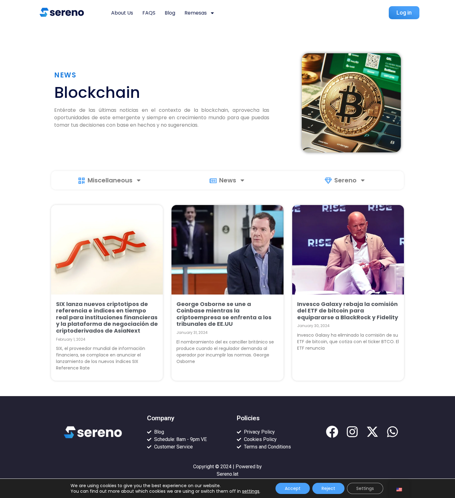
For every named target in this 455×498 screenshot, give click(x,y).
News (227, 180)
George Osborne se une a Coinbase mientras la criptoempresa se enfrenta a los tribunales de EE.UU (223, 314)
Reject (328, 488)
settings (250, 491)
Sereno (345, 180)
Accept (293, 488)
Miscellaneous (110, 180)
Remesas (195, 12)
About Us (122, 12)
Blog (170, 12)
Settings (365, 488)
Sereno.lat (227, 474)
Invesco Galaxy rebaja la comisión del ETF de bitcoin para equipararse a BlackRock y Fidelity (347, 310)
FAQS (148, 12)
